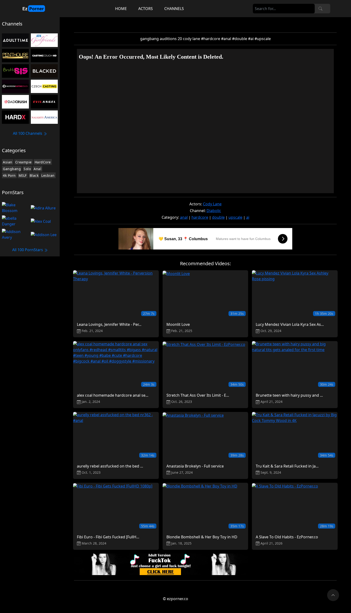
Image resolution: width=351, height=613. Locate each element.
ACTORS (145, 8)
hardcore (199, 217)
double (218, 217)
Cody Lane (212, 204)
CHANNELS (174, 8)
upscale (235, 217)
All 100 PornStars (28, 249)
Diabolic (214, 210)
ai (247, 217)
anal (184, 217)
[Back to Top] (333, 595)
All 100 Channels (28, 133)
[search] (320, 8)
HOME (121, 8)
